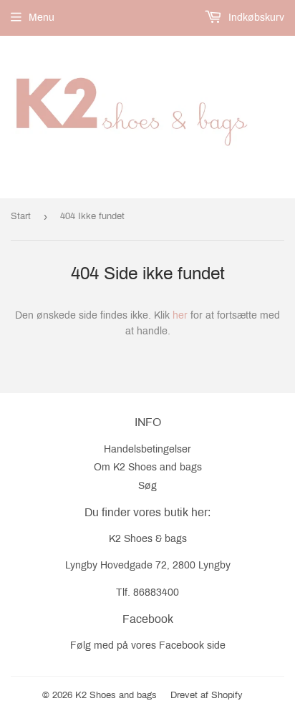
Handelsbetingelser (147, 449)
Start (21, 216)
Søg (147, 485)
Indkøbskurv (255, 17)
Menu (41, 17)
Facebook (181, 645)
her (180, 315)
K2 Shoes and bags (116, 695)
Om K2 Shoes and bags (148, 467)
